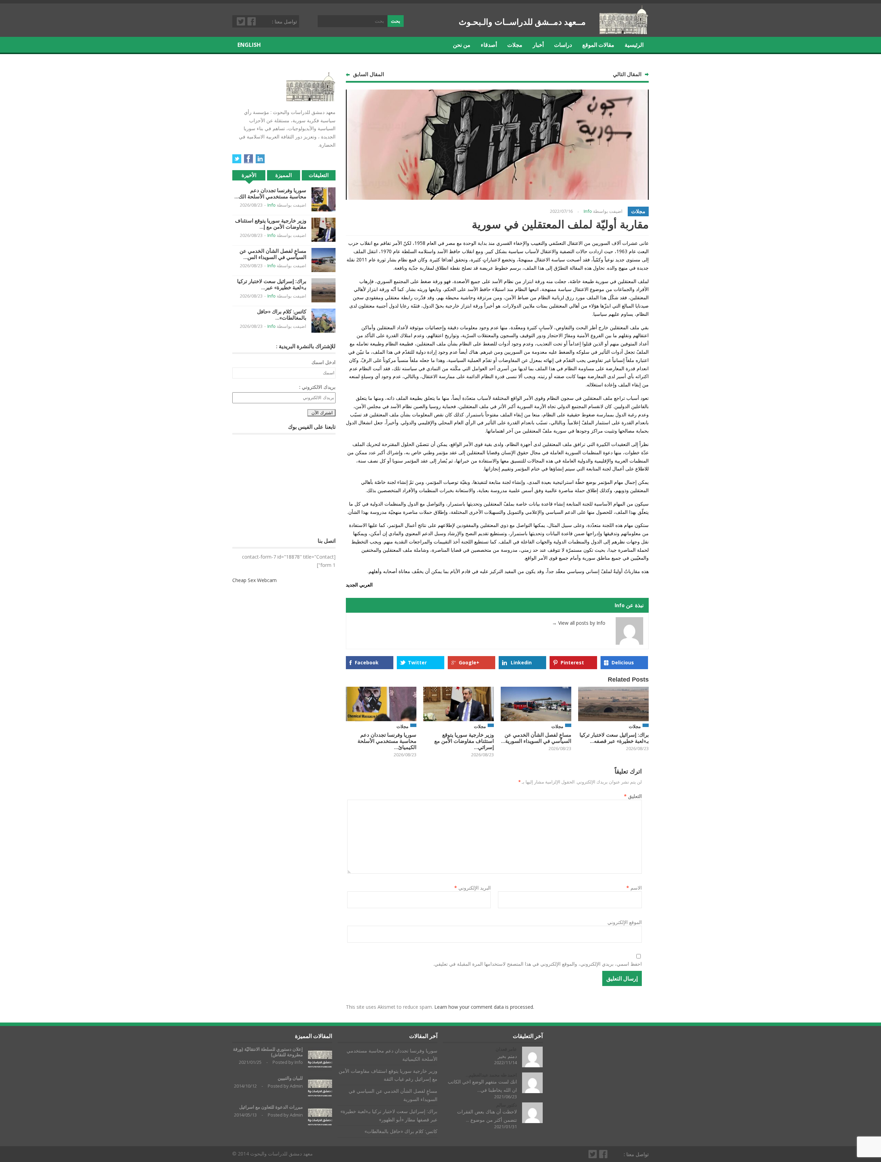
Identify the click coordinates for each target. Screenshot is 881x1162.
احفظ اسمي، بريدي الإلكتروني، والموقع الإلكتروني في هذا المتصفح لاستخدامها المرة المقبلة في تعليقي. (537, 964)
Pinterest (572, 662)
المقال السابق (368, 74)
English (249, 45)
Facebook (251, 21)
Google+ (469, 662)
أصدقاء (489, 45)
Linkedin (521, 662)
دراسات (563, 45)
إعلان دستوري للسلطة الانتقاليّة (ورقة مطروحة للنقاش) (268, 1052)
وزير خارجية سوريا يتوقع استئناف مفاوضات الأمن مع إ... (270, 223)
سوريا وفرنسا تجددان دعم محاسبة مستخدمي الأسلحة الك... (270, 193)
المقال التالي (627, 74)
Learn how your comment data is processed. (484, 1007)
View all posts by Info (578, 623)
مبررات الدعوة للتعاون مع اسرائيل (271, 1107)
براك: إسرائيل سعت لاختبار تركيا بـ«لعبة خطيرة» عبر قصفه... (614, 738)
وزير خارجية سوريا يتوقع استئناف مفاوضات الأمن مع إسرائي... (464, 741)
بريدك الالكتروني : (317, 387)
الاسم (634, 887)
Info (588, 211)
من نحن (461, 45)
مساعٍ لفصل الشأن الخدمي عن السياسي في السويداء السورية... (536, 738)
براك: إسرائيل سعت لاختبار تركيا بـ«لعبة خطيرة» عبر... (271, 284)
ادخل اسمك (323, 362)
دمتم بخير (507, 1056)
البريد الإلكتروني (472, 887)
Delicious (623, 662)
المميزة (283, 175)
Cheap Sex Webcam (254, 580)
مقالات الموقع (598, 45)
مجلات (514, 45)
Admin (296, 1086)
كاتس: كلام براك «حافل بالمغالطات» (400, 1131)
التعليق (633, 796)
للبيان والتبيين (290, 1078)
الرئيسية (634, 45)
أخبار (538, 45)
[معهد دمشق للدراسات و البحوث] (624, 31)
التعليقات (319, 175)
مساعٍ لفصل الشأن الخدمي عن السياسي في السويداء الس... (273, 254)
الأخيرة (249, 175)
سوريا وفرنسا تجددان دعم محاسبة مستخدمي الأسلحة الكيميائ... (387, 741)
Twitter (241, 21)
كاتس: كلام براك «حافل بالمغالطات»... (281, 314)
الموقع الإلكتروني (624, 922)
